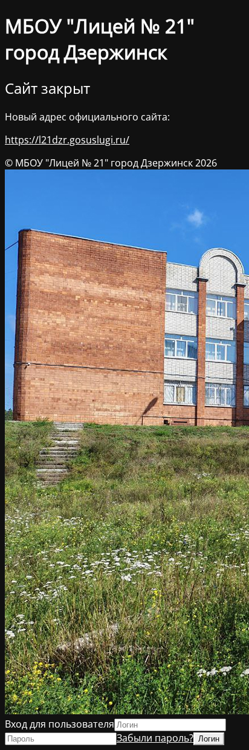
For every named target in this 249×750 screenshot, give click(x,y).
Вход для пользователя (59, 724)
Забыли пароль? (155, 738)
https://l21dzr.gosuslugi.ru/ (67, 139)
